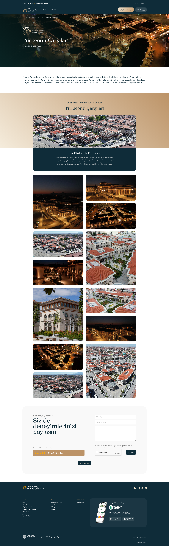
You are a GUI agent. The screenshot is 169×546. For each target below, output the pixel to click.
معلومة (136, 3)
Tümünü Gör (84, 463)
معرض (53, 509)
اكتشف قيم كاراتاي (27, 507)
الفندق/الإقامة (80, 502)
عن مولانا (53, 507)
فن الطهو (24, 513)
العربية (144, 3)
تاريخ (23, 502)
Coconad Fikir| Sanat (141, 542)
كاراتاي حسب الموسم (56, 502)
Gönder (131, 452)
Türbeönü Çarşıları (54, 17)
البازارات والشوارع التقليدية (42, 17)
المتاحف (24, 504)
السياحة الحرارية (26, 516)
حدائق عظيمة (25, 511)
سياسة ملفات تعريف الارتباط (140, 537)
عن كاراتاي (54, 504)
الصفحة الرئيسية (26, 17)
